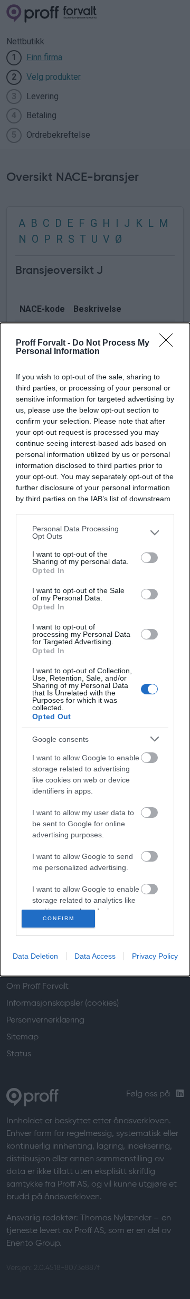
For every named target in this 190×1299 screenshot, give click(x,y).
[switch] (149, 557)
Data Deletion (35, 956)
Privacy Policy (155, 956)
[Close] (169, 343)
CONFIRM (58, 918)
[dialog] (95, 649)
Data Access (95, 956)
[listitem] (95, 532)
